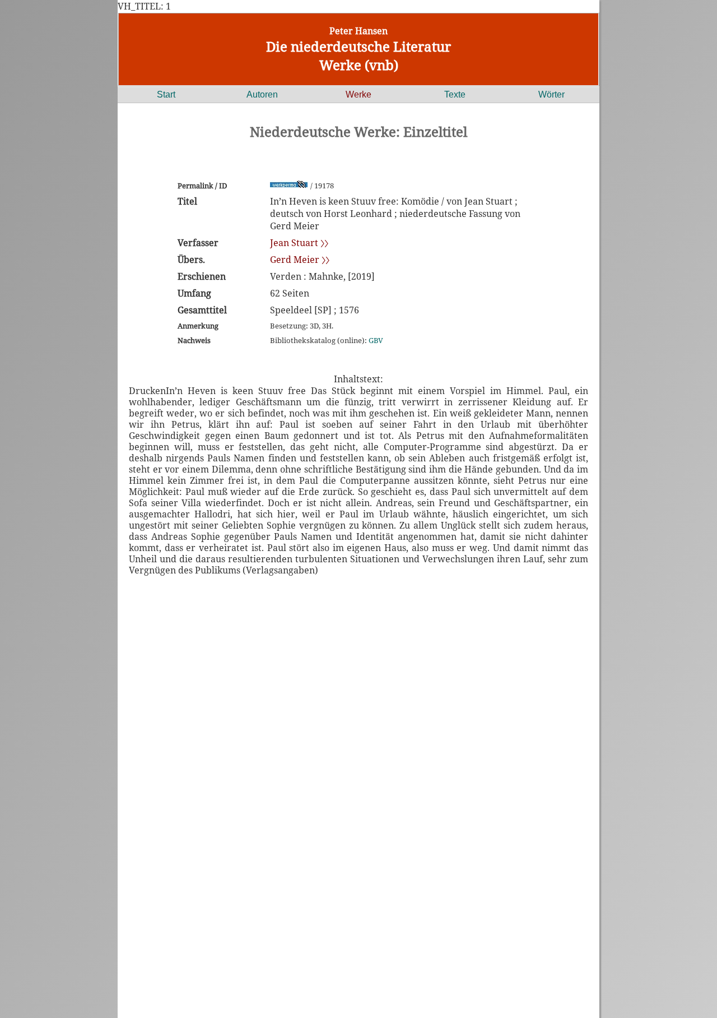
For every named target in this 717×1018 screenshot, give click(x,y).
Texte (454, 94)
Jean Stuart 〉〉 (299, 243)
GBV (376, 340)
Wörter (551, 94)
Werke (358, 94)
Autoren (262, 94)
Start (166, 94)
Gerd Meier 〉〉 (299, 259)
